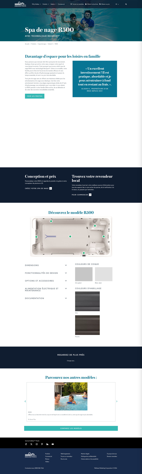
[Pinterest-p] (42, 444)
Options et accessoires (39, 280)
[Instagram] (37, 444)
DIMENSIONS (32, 265)
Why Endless (35, 4)
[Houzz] (47, 444)
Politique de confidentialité (88, 456)
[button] (126, 4)
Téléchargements (65, 454)
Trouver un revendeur (66, 456)
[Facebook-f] (26, 444)
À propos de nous (112, 454)
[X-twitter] (31, 444)
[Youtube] (53, 444)
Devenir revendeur (112, 456)
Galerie (53, 4)
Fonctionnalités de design (41, 273)
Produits (45, 4)
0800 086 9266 (39, 468)
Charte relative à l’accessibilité (89, 459)
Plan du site (64, 459)
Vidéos (47, 461)
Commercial (61, 4)
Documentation (34, 298)
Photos (47, 459)
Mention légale (85, 454)
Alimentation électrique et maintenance (41, 289)
